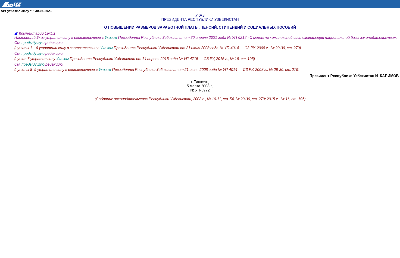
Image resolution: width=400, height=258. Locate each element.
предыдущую (33, 43)
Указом (111, 37)
